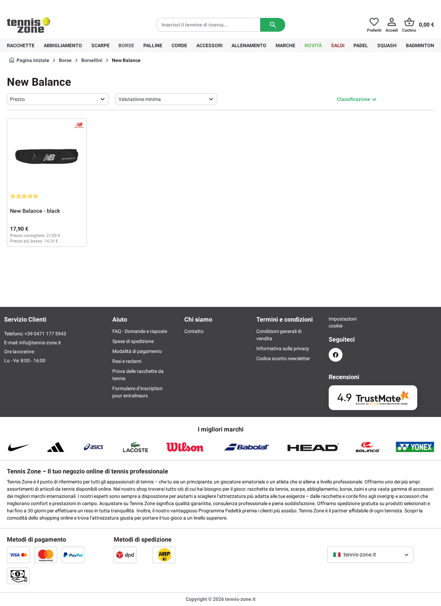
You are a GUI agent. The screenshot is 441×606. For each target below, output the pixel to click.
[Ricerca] (272, 25)
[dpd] (125, 554)
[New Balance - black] (47, 156)
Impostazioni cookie (335, 322)
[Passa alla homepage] (28, 25)
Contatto (194, 331)
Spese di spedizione (133, 341)
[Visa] (18, 554)
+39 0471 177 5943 (60, 5)
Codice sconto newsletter (283, 358)
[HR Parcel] (164, 554)
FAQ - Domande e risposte (139, 331)
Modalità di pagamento (137, 351)
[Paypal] (73, 554)
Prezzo (17, 99)
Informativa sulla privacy (282, 348)
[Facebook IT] (335, 355)
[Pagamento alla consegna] (18, 575)
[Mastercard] (45, 554)
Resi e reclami (126, 361)
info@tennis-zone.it (40, 342)
